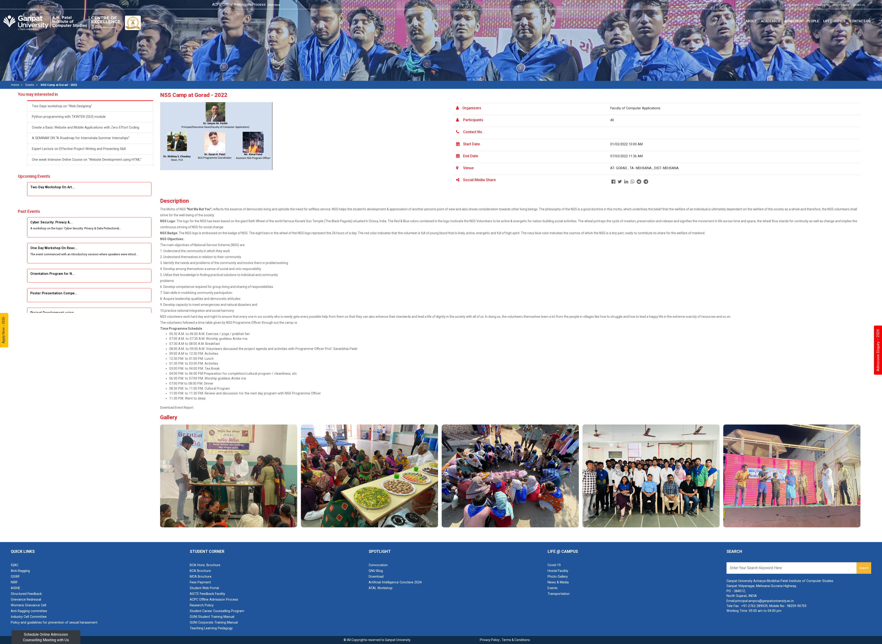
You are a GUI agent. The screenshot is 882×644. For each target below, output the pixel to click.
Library (845, 4)
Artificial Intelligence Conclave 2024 (395, 582)
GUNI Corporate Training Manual (214, 622)
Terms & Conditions (516, 640)
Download (376, 577)
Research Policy (202, 605)
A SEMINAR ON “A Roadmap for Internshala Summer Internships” (81, 138)
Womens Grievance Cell (28, 605)
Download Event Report (176, 407)
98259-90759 (796, 606)
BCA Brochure (200, 571)
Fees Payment (200, 582)
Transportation (559, 594)
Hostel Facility (558, 571)
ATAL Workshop (381, 588)
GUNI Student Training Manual (212, 617)
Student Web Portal (204, 588)
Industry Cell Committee (29, 617)
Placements (822, 4)
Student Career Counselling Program (217, 611)
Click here (204, 4)
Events (29, 85)
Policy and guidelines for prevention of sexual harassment (54, 622)
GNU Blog (376, 571)
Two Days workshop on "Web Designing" (62, 106)
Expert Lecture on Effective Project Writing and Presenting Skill (79, 149)
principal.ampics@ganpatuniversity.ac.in (764, 601)
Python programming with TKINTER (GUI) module (69, 117)
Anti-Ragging (20, 571)
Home (15, 85)
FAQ (835, 4)
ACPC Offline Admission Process (214, 600)
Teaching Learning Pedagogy (211, 628)
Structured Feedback (26, 594)
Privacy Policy (490, 640)
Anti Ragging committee (29, 611)
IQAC (14, 565)
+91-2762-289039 (754, 606)
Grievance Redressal (26, 600)
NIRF (14, 582)
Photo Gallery (558, 577)
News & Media (558, 582)
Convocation (378, 565)
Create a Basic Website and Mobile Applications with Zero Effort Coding (85, 127)
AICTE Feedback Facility (207, 594)
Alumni (807, 4)
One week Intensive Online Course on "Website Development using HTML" (86, 160)
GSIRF (15, 577)
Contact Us (859, 4)
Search (795, 4)
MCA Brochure (201, 577)
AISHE (15, 588)
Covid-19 (554, 565)
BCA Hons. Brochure (205, 565)
